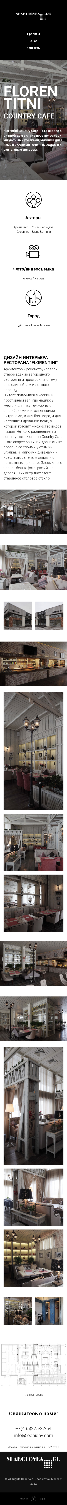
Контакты (34, 48)
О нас (33, 41)
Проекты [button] (33, 34)
